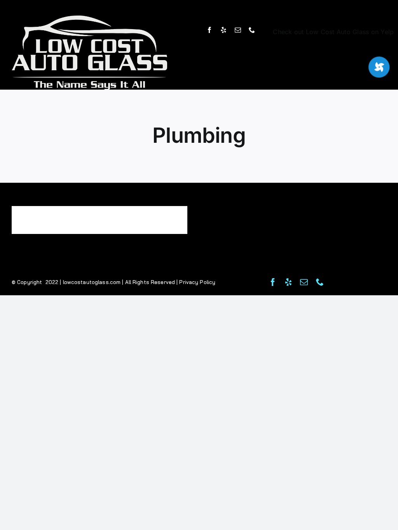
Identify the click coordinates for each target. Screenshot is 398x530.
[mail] (238, 30)
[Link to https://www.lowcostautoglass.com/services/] (379, 67)
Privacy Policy (197, 282)
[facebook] (209, 30)
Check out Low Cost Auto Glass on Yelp (333, 32)
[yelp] (223, 30)
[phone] (252, 30)
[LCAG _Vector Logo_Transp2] (89, 19)
